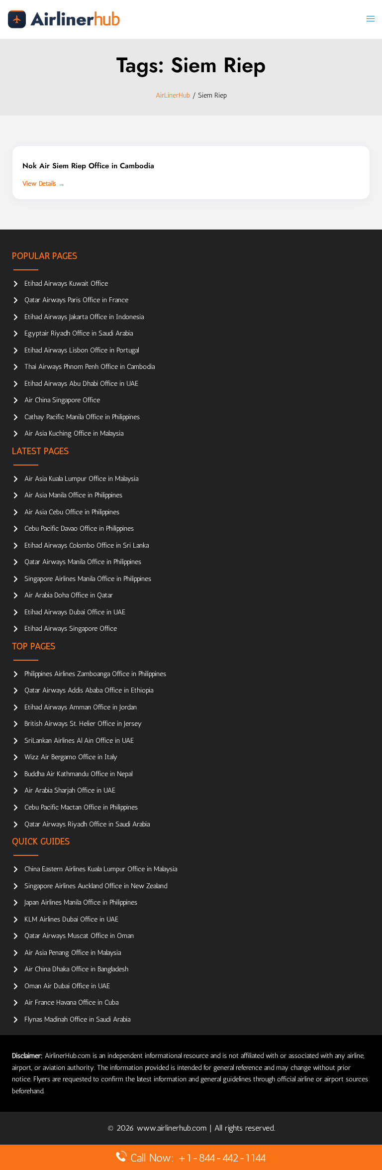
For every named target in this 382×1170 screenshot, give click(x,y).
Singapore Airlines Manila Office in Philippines (87, 579)
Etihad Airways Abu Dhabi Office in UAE (81, 383)
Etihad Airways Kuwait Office (66, 283)
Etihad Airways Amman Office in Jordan (80, 707)
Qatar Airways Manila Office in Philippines (82, 562)
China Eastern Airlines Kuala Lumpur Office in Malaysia (100, 869)
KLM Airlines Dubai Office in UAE (71, 919)
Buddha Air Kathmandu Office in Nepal (78, 774)
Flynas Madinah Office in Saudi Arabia (77, 1019)
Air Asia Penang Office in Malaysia (72, 952)
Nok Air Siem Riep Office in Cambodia (88, 165)
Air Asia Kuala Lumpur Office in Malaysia (81, 478)
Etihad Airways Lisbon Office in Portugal (81, 350)
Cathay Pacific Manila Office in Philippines (82, 417)
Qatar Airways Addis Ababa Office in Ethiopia (88, 690)
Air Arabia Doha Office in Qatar (68, 595)
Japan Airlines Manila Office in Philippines (80, 902)
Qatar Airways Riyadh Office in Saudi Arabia (87, 824)
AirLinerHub (173, 95)
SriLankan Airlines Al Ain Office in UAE (79, 740)
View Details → (43, 183)
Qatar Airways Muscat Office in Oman (79, 936)
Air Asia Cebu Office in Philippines (71, 512)
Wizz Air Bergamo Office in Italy (70, 757)
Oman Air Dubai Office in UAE (67, 986)
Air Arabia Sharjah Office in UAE (69, 790)
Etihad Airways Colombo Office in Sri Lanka (86, 545)
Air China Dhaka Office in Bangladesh (76, 969)
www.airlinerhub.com (173, 1128)
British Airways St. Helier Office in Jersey (83, 723)
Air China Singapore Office (62, 400)
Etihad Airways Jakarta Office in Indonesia (84, 317)
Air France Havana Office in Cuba (71, 1002)
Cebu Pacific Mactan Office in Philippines (81, 807)
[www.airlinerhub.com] (63, 18)
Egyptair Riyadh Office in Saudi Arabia (78, 333)
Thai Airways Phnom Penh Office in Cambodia (89, 366)
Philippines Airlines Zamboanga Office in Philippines (95, 674)
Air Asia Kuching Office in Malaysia (73, 433)
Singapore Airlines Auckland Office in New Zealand (95, 886)
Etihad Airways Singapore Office (70, 628)
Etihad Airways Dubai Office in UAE (74, 612)
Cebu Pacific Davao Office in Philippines (79, 528)
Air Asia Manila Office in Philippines (73, 495)
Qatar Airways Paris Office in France (76, 300)
